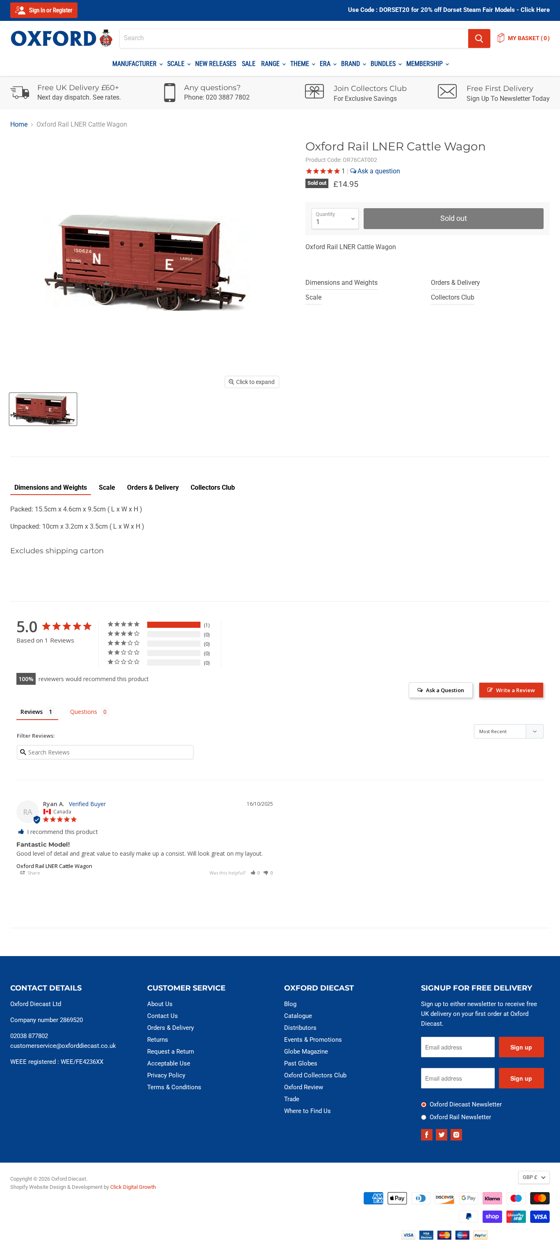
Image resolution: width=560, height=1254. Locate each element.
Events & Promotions (313, 1039)
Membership (425, 64)
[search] (294, 38)
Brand (351, 64)
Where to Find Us (307, 1111)
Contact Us (162, 1016)
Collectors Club (452, 297)
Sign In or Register (50, 10)
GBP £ (530, 1177)
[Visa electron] (426, 1237)
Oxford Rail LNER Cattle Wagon (54, 866)
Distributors (300, 1027)
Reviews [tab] (31, 712)
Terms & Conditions (174, 1087)
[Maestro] (462, 1237)
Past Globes (300, 1063)
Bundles (384, 64)
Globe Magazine (306, 1051)
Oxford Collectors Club (315, 1075)
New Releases (215, 64)
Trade (291, 1099)
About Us (160, 1004)
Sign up (521, 1047)
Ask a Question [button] (445, 690)
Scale (176, 64)
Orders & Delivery (455, 282)
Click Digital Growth (133, 1187)
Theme (300, 64)
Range (271, 64)
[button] (255, 873)
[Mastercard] (444, 1237)
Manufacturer (135, 64)
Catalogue (298, 1016)
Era (326, 64)
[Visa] (408, 1237)
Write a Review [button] (515, 690)
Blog (290, 1004)
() (529, 38)
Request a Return (170, 1051)
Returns (157, 1039)
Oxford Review (303, 1087)
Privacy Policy (166, 1075)
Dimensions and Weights (341, 282)
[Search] (479, 38)
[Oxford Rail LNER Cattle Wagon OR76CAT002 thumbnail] (43, 409)
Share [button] (33, 873)
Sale (248, 64)
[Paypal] (480, 1237)
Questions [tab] (83, 712)
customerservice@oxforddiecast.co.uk (63, 1046)
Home (18, 124)
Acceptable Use (168, 1063)
